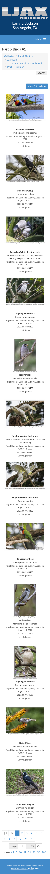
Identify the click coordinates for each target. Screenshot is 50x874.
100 (44, 852)
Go (39, 846)
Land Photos (25, 56)
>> (26, 838)
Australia (12, 60)
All (12, 852)
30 (34, 852)
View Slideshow (37, 86)
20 (29, 852)
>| (32, 838)
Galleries (9, 56)
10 (19, 838)
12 (24, 852)
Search (41, 72)
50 (38, 852)
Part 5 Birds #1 (16, 67)
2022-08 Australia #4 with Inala (25, 63)
